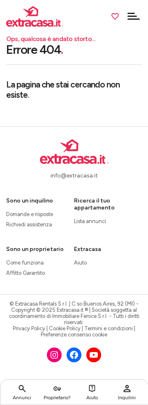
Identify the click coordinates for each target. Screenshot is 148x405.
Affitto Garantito (25, 273)
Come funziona (25, 263)
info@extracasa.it (74, 175)
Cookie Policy (65, 328)
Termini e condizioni (108, 328)
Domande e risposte (29, 214)
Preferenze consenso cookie (74, 334)
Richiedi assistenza (29, 224)
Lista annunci (90, 221)
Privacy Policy (29, 328)
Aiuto (80, 263)
